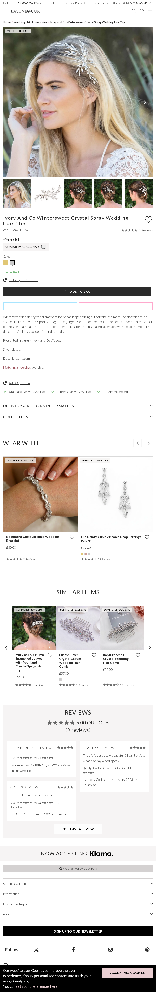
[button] (11, 102)
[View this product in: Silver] (89, 554)
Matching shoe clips (17, 367)
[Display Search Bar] (134, 11)
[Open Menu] (5, 11)
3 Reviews (146, 230)
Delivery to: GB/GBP (23, 280)
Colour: (7, 256)
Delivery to (135, 2)
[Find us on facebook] (73, 949)
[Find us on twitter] (36, 949)
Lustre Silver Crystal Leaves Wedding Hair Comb (70, 660)
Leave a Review (81, 829)
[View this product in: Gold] (82, 554)
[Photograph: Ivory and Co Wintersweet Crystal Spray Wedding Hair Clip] (78, 102)
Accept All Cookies (127, 972)
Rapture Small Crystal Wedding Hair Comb (116, 658)
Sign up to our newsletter (78, 931)
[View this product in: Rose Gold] (85, 554)
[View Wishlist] (142, 11)
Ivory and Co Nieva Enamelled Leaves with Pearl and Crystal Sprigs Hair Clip (29, 662)
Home (7, 22)
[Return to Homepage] (25, 11)
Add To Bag (79, 291)
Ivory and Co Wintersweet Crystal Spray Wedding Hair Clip (87, 22)
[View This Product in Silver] (12, 262)
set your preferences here (37, 986)
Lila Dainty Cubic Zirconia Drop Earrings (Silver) (111, 539)
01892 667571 (25, 3)
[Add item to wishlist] (148, 219)
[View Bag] (150, 11)
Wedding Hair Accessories (30, 22)
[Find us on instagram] (110, 949)
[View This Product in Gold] (5, 262)
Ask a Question (19, 383)
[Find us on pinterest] (147, 949)
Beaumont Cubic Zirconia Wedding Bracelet (32, 538)
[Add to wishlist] (72, 537)
